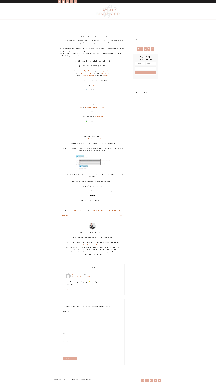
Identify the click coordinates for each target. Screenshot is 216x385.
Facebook (87, 107)
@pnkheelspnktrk (99, 85)
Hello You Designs (85, 380)
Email (65, 342)
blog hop (95, 210)
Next (121, 215)
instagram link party (113, 210)
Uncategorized (77, 210)
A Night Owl (86, 71)
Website (66, 350)
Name (65, 333)
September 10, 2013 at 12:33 (81, 276)
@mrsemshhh (106, 73)
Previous (65, 215)
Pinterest (102, 107)
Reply (67, 289)
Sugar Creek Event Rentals (92, 245)
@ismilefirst (99, 117)
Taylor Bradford (108, 11)
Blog (81, 107)
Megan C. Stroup (77, 274)
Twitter (94, 107)
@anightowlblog (105, 71)
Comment (67, 311)
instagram (101, 210)
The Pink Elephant (86, 73)
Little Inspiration (88, 75)
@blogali (105, 75)
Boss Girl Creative (92, 240)
